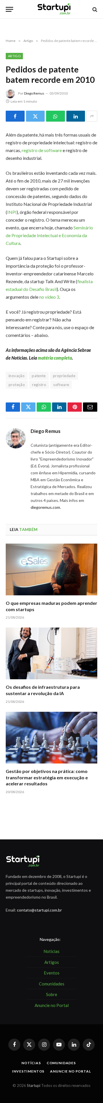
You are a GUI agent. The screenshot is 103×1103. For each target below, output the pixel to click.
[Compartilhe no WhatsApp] (55, 116)
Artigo (14, 56)
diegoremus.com (45, 507)
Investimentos (28, 1071)
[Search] (94, 9)
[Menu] (9, 9)
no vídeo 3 (49, 297)
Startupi (33, 1085)
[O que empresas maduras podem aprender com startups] (51, 569)
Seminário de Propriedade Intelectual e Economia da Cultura (49, 235)
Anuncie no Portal (70, 1071)
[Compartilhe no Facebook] (15, 116)
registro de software (42, 150)
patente (39, 375)
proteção (17, 384)
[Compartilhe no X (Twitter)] (35, 116)
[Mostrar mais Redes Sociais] (91, 116)
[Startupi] (54, 9)
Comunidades (61, 1063)
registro (39, 384)
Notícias (31, 1063)
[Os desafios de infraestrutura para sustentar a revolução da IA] (51, 653)
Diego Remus (34, 93)
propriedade (64, 375)
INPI (12, 212)
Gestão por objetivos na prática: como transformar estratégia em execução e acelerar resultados (47, 777)
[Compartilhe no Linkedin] (75, 116)
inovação (17, 375)
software (61, 384)
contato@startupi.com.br (39, 910)
